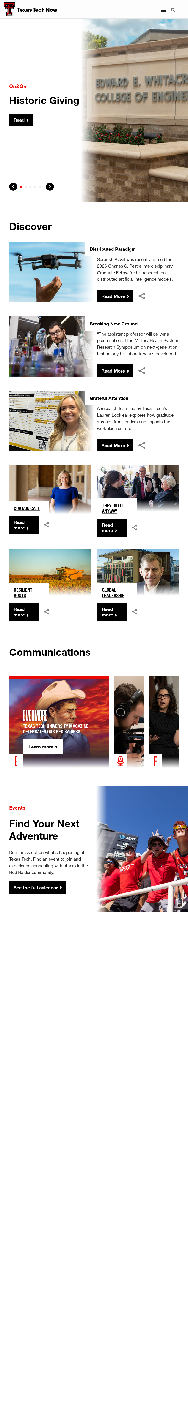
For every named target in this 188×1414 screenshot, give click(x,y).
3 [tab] (30, 187)
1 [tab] (21, 187)
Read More (113, 296)
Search (174, 7)
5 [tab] (40, 187)
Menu (163, 7)
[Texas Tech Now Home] (7, 9)
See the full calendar (36, 887)
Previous (13, 187)
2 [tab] (26, 187)
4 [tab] (35, 187)
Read (19, 120)
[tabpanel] (94, 110)
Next (50, 187)
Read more (19, 524)
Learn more (40, 746)
